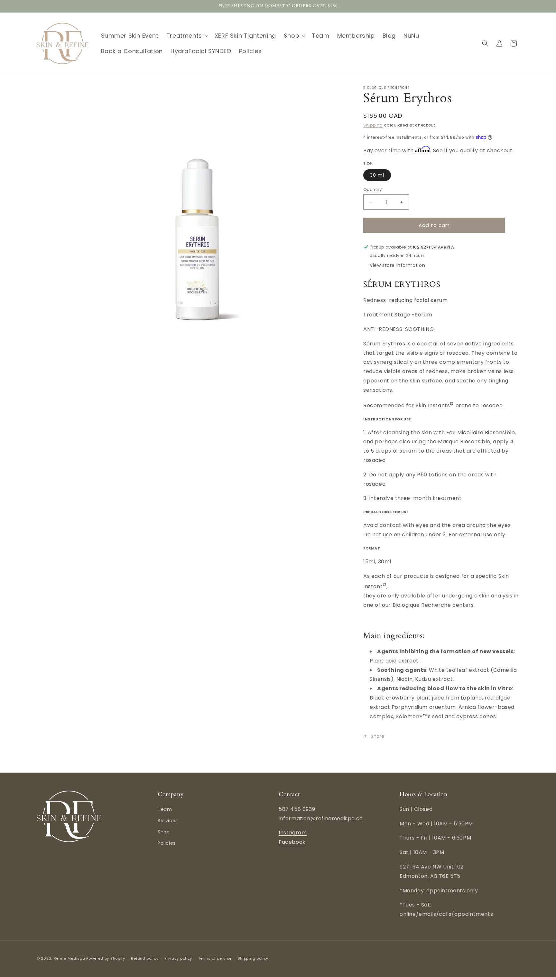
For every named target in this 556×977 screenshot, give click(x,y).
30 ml (377, 175)
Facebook (292, 842)
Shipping (373, 125)
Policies (167, 843)
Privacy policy (178, 958)
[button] (186, 35)
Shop (164, 832)
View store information (397, 265)
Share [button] (378, 736)
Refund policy (144, 958)
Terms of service (215, 958)
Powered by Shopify (105, 958)
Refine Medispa (69, 958)
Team (165, 809)
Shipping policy (253, 958)
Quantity (372, 189)
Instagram (293, 832)
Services (168, 820)
